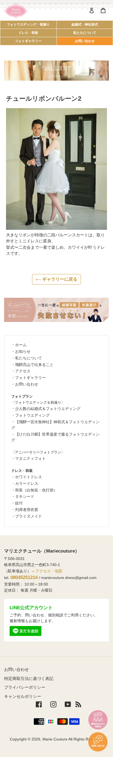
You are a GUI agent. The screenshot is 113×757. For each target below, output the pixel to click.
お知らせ (22, 351)
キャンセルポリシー (22, 696)
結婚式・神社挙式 (85, 24)
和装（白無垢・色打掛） (36, 490)
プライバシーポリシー (24, 687)
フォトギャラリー (28, 41)
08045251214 (24, 577)
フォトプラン (22, 396)
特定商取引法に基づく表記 (28, 678)
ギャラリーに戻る (59, 279)
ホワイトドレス (28, 477)
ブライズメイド (28, 516)
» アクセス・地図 (47, 571)
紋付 (19, 503)
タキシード (24, 496)
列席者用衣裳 (26, 509)
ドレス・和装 (28, 32)
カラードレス (26, 483)
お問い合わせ (85, 41)
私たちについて (84, 32)
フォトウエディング (32, 415)
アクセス (22, 371)
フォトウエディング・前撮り (28, 24)
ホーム (21, 345)
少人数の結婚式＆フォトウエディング (47, 408)
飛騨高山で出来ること (34, 364)
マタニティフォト (30, 458)
